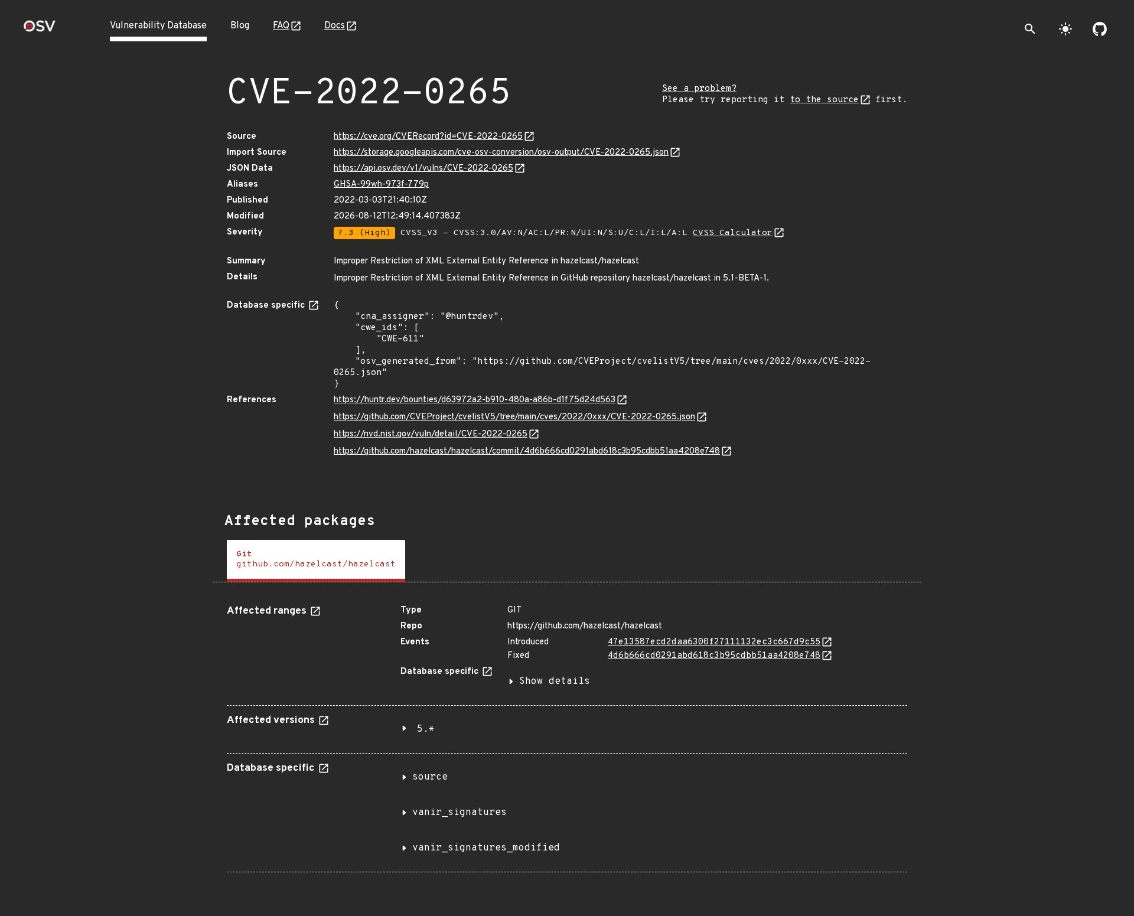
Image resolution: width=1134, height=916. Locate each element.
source (430, 777)
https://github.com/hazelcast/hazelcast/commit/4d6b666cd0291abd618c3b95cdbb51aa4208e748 (527, 451)
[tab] (316, 561)
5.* (426, 729)
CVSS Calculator (733, 233)
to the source (824, 100)
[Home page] (40, 30)
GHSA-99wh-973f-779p (381, 184)
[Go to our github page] (1100, 29)
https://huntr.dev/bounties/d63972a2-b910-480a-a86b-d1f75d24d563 (474, 400)
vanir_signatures (459, 813)
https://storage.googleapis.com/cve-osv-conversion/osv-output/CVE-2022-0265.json (501, 152)
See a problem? (699, 88)
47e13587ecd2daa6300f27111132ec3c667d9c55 (714, 642)
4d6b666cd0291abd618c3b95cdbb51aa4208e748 (714, 655)
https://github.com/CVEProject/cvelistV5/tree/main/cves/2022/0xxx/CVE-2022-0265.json (514, 417)
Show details (554, 681)
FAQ (281, 26)
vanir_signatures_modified (486, 848)
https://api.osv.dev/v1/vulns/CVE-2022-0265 (423, 168)
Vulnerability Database (158, 26)
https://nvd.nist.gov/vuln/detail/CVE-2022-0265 (430, 434)
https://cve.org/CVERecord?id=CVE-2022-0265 (428, 136)
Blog (239, 26)
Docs (334, 26)
